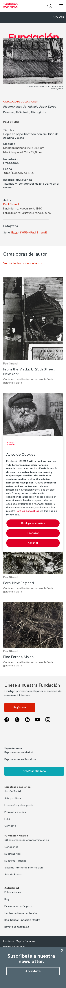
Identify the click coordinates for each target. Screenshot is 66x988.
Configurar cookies (33, 523)
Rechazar (33, 533)
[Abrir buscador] (49, 6)
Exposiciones (13, 748)
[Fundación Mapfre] (10, 6)
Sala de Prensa (13, 874)
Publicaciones (12, 892)
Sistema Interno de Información (23, 867)
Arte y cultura (12, 798)
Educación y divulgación (19, 805)
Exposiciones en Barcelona (20, 759)
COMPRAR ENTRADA (34, 771)
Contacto (10, 825)
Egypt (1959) (20, 232)
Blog (7, 899)
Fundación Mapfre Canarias (19, 941)
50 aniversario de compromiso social (27, 840)
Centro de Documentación (20, 913)
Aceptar (33, 543)
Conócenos (11, 846)
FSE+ (7, 818)
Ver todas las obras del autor (23, 263)
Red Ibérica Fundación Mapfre (22, 920)
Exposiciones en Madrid (18, 752)
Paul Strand (11, 204)
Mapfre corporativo (14, 946)
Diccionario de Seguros (18, 906)
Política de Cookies (27, 511)
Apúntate (33, 971)
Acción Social (12, 791)
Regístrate (20, 707)
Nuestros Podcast (15, 860)
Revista (17, 926)
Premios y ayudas (15, 812)
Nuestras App (12, 853)
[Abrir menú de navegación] (59, 6)
